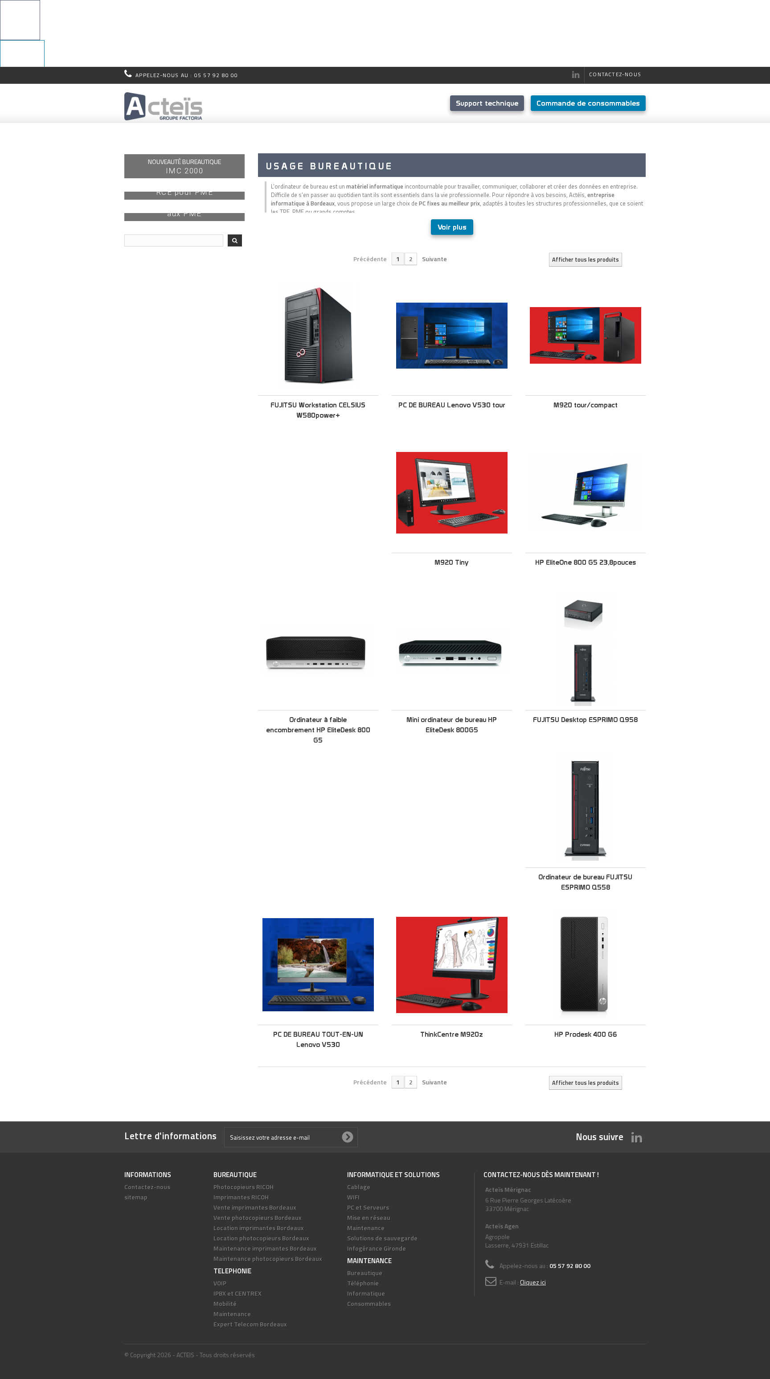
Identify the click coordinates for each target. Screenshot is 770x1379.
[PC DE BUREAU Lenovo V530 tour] (452, 335)
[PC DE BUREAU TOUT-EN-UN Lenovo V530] (318, 965)
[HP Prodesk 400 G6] (585, 965)
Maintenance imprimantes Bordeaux (265, 1248)
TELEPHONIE (232, 1271)
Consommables (369, 1303)
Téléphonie (363, 1283)
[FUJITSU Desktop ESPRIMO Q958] (585, 650)
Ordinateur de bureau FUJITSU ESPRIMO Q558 (585, 882)
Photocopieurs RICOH (243, 1186)
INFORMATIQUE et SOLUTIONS (393, 1175)
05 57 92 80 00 (216, 75)
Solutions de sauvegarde (382, 1238)
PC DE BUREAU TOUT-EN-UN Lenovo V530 (318, 1039)
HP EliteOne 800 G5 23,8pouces (585, 562)
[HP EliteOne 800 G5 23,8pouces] (585, 493)
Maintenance (232, 1313)
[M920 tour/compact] (585, 335)
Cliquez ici (533, 1282)
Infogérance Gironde (376, 1248)
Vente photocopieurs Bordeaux (257, 1217)
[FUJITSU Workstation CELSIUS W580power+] (318, 335)
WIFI (353, 1197)
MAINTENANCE (369, 1261)
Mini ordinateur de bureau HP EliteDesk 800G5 (451, 724)
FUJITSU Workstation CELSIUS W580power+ (317, 410)
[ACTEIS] (163, 106)
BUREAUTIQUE (235, 1175)
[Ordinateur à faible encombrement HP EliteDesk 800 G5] (318, 650)
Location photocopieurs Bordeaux (261, 1238)
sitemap (135, 1197)
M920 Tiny (451, 562)
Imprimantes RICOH (241, 1197)
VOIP (219, 1283)
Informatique (366, 1293)
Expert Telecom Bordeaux (250, 1324)
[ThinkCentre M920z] (452, 965)
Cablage (358, 1186)
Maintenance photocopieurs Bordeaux (267, 1258)
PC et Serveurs (368, 1207)
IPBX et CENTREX (237, 1293)
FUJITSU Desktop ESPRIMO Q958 (585, 719)
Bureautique (364, 1272)
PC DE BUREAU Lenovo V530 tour (451, 405)
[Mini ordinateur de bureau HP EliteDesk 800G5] (452, 650)
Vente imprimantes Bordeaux (254, 1207)
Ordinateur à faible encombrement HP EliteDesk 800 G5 (318, 729)
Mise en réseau (368, 1217)
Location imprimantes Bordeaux (258, 1227)
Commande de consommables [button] (588, 102)
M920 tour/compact (585, 405)
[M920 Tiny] (452, 493)
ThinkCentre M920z (451, 1034)
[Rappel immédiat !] (385, 33)
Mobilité (225, 1303)
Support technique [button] (487, 102)
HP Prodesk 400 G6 (585, 1034)
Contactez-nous (615, 74)
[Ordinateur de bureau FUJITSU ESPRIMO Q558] (585, 807)
